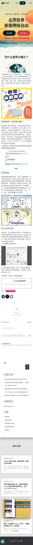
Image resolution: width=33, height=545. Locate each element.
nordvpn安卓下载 (9, 423)
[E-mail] (4, 288)
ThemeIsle (18, 541)
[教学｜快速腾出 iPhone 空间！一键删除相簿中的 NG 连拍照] (16, 508)
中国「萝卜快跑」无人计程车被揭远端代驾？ (16, 392)
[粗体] (3, 335)
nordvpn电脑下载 (9, 426)
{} (21, 335)
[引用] (15, 335)
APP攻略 (7, 416)
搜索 (5, 363)
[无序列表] (13, 335)
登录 (30, 322)
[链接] (19, 335)
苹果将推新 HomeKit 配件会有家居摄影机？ (16, 388)
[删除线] (9, 335)
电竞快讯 (7, 430)
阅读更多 (16, 531)
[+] (23, 335)
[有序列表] (11, 335)
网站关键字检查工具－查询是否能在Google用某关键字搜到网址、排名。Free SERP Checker (16, 486)
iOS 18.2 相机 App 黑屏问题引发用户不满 (15, 379)
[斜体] (5, 335)
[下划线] (7, 335)
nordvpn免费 (8, 420)
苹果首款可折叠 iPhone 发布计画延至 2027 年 (17, 395)
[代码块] (17, 335)
